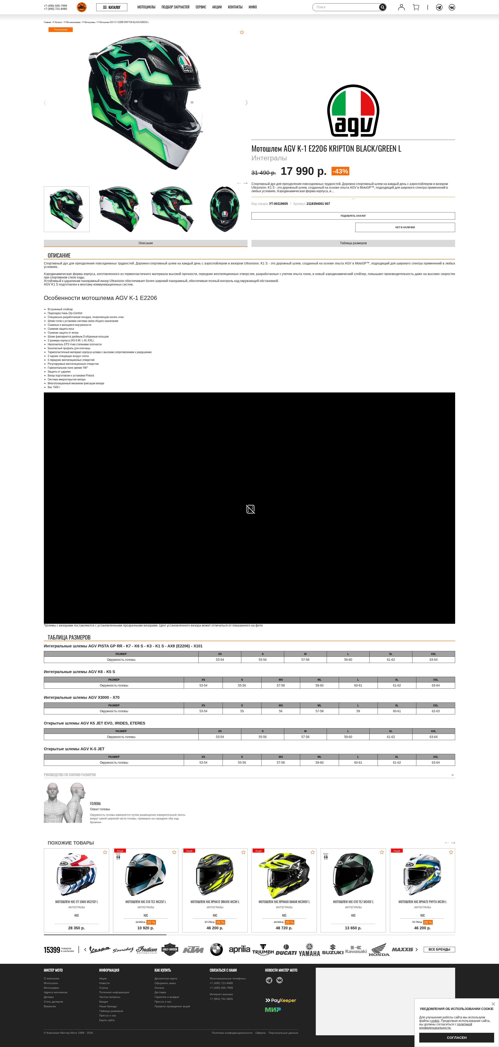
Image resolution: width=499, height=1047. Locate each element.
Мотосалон (51, 983)
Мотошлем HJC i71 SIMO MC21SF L (76, 902)
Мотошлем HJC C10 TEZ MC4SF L (353, 902)
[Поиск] (382, 7)
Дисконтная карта (166, 978)
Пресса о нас (107, 1015)
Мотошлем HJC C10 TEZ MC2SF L (146, 902)
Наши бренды (108, 1006)
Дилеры (49, 996)
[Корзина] (416, 7)
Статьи (103, 987)
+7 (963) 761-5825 (221, 998)
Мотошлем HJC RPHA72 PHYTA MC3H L (423, 902)
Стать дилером (53, 1001)
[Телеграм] (439, 7)
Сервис (201, 6)
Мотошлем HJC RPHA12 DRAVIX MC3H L (215, 902)
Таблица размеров (353, 243)
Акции (217, 6)
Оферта (260, 1032)
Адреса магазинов (55, 992)
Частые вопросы (109, 996)
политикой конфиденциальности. (445, 1026)
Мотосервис (51, 987)
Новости (104, 983)
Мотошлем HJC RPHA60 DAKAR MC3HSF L (284, 902)
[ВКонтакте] (452, 7)
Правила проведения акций (172, 1006)
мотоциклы (146, 6)
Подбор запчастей (175, 6)
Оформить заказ (165, 983)
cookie (434, 1020)
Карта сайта (107, 1020)
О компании (51, 978)
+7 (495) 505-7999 (55, 5)
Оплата (159, 987)
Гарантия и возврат (167, 996)
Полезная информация (114, 992)
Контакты (235, 6)
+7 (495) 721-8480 (55, 8)
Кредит (103, 1001)
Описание (146, 243)
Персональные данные (283, 1032)
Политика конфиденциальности (232, 1032)
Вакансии (50, 1006)
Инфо (253, 6)
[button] (45, 103)
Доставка (160, 992)
